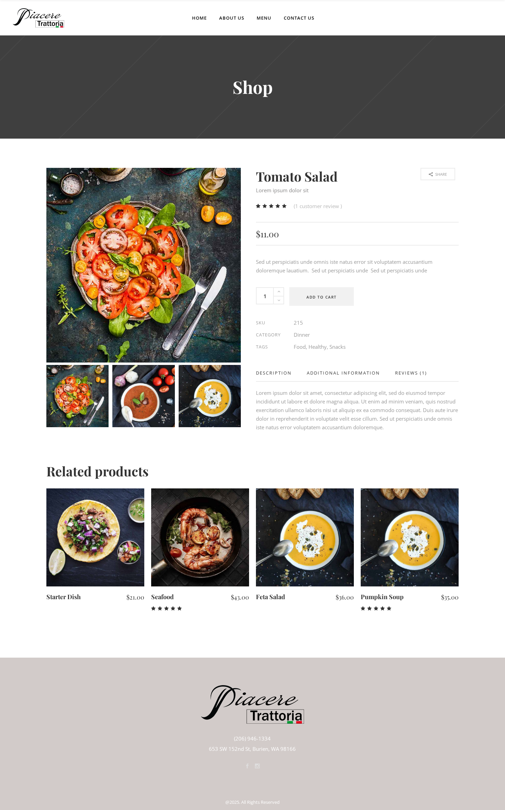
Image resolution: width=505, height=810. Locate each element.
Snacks (337, 346)
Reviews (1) (411, 373)
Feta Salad (270, 597)
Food (300, 346)
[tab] (277, 373)
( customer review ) (318, 206)
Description (274, 373)
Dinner (302, 334)
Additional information (343, 373)
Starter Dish (63, 597)
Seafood (162, 597)
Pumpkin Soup (382, 597)
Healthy (317, 346)
